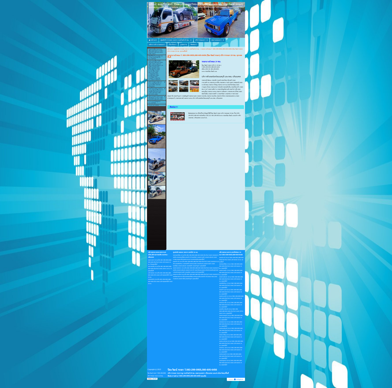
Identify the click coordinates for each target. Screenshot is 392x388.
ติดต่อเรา (174, 107)
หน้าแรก (170, 49)
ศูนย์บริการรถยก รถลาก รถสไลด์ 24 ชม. (186, 49)
